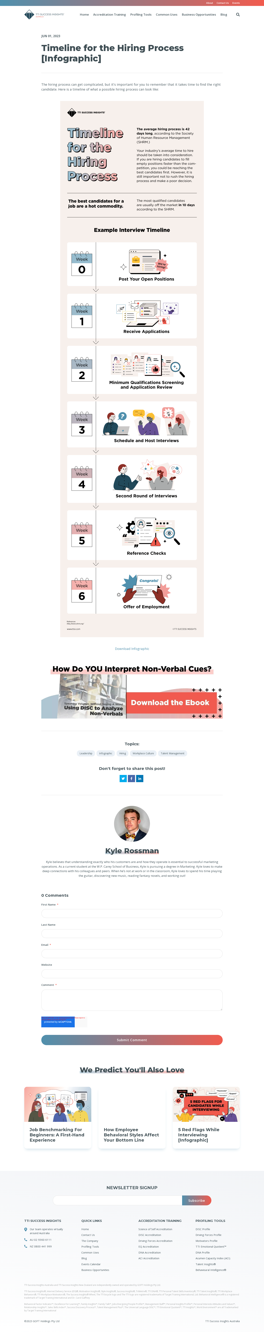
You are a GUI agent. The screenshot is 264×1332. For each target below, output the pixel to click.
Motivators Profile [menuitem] (206, 1241)
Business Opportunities (199, 14)
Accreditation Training (109, 14)
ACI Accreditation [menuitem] (148, 1258)
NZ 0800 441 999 (41, 1246)
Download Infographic (132, 649)
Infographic (105, 753)
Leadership (86, 753)
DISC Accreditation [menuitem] (149, 1235)
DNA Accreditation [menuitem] (149, 1252)
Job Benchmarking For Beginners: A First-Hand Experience (57, 1135)
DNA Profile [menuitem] (203, 1252)
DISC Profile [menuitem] (203, 1229)
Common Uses (166, 14)
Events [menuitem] (236, 3)
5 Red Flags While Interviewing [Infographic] (198, 1135)
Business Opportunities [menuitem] (95, 1270)
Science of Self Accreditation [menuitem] (155, 1229)
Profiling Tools (141, 14)
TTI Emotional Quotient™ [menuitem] (211, 1246)
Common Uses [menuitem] (90, 1252)
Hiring (122, 753)
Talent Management (172, 753)
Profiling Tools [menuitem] (90, 1246)
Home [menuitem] (85, 1229)
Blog (223, 14)
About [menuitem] (209, 3)
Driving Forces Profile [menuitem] (208, 1235)
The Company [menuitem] (89, 1241)
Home (84, 14)
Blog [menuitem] (84, 1258)
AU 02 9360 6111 (41, 1239)
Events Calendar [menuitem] (91, 1264)
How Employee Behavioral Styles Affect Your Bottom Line (131, 1135)
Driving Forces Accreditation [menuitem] (155, 1241)
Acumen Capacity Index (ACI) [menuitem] (213, 1258)
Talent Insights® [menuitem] (206, 1264)
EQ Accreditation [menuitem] (148, 1246)
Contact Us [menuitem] (223, 3)
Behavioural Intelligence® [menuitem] (211, 1270)
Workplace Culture (143, 753)
